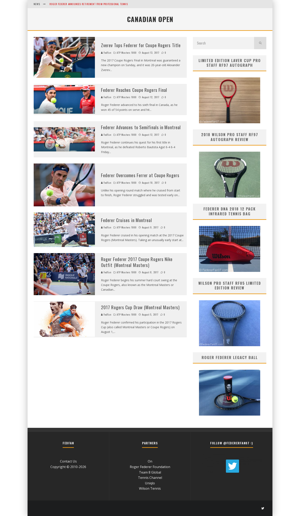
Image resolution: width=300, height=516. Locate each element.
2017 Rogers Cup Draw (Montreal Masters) (140, 307)
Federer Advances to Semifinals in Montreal (141, 127)
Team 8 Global (150, 472)
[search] (260, 43)
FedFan (107, 52)
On (150, 461)
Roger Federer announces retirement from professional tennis (89, 4)
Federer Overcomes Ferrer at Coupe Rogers (140, 175)
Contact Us (68, 461)
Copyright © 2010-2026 (68, 467)
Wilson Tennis (150, 488)
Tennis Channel (150, 477)
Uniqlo (150, 483)
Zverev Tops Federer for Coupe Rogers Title (141, 45)
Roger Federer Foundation (150, 467)
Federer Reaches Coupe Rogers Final (134, 90)
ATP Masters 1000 (127, 52)
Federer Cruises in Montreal (126, 220)
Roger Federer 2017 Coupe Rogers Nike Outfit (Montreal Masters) (137, 262)
